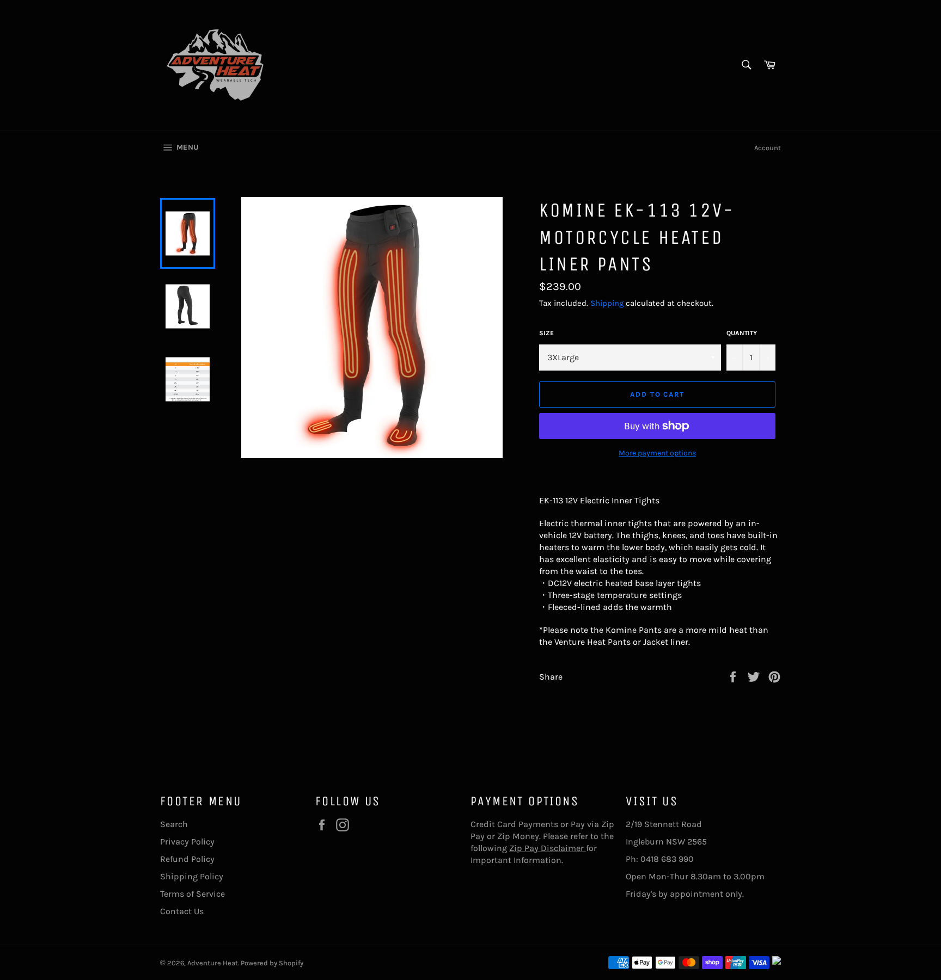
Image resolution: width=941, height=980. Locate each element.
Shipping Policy (191, 876)
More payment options (657, 453)
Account (767, 148)
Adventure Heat (212, 963)
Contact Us (182, 911)
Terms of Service (192, 894)
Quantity (741, 333)
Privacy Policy (187, 841)
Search (174, 824)
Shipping (607, 303)
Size (546, 333)
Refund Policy (187, 859)
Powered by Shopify (272, 963)
